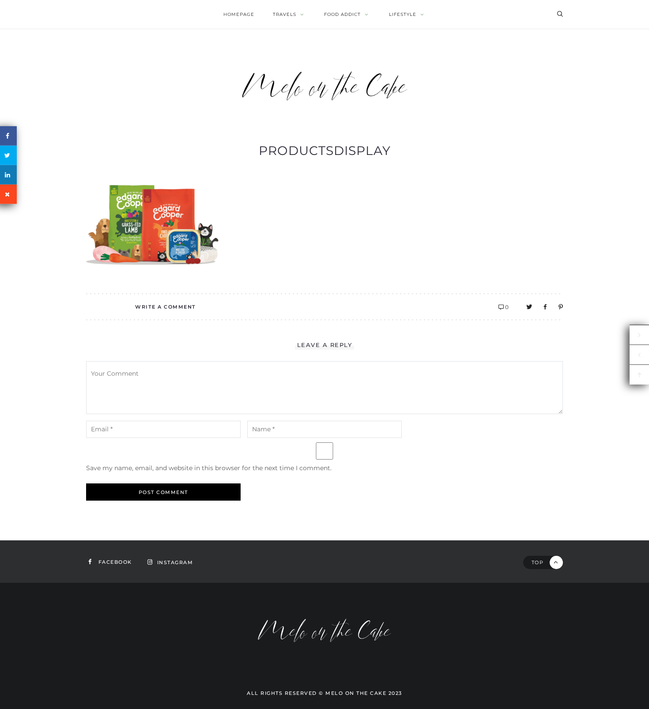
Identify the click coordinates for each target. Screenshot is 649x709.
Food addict (342, 14)
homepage (238, 14)
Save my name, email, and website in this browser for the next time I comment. (209, 468)
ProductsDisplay (325, 150)
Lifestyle (402, 14)
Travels (284, 14)
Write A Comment (165, 307)
